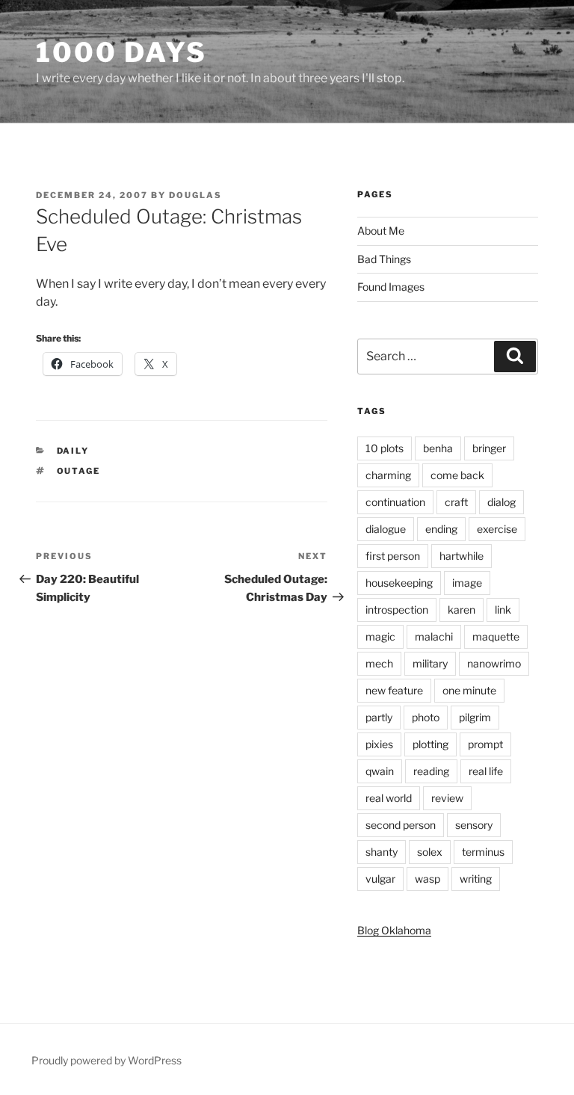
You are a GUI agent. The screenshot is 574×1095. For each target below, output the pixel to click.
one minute (469, 690)
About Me (380, 230)
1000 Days (121, 52)
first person (392, 555)
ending (441, 528)
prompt (485, 744)
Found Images (391, 286)
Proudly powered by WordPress (106, 1060)
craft (456, 502)
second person (400, 824)
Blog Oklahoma (394, 930)
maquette (495, 636)
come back (457, 475)
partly (378, 717)
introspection (396, 609)
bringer (489, 448)
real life (486, 771)
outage (79, 471)
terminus (483, 851)
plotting (430, 744)
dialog (501, 502)
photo (425, 717)
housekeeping (399, 582)
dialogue (385, 528)
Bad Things (384, 259)
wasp (427, 878)
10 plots (384, 448)
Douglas (195, 195)
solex (429, 851)
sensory (474, 824)
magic (380, 636)
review (447, 798)
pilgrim (475, 717)
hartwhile (461, 555)
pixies (379, 744)
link (503, 609)
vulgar (380, 878)
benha (438, 448)
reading (431, 771)
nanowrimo (494, 663)
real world (388, 798)
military (430, 663)
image (467, 582)
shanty (381, 851)
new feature (394, 690)
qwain (379, 771)
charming (388, 475)
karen (461, 609)
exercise (497, 528)
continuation (395, 502)
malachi (434, 636)
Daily (73, 450)
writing (476, 878)
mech (379, 663)
